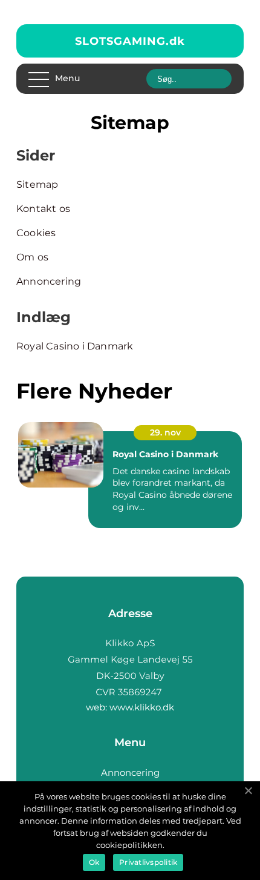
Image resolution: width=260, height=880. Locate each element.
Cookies (36, 233)
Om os (32, 257)
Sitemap (37, 184)
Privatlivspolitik (148, 862)
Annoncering (48, 281)
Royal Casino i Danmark (74, 346)
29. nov (165, 432)
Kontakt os (43, 208)
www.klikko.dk (141, 707)
